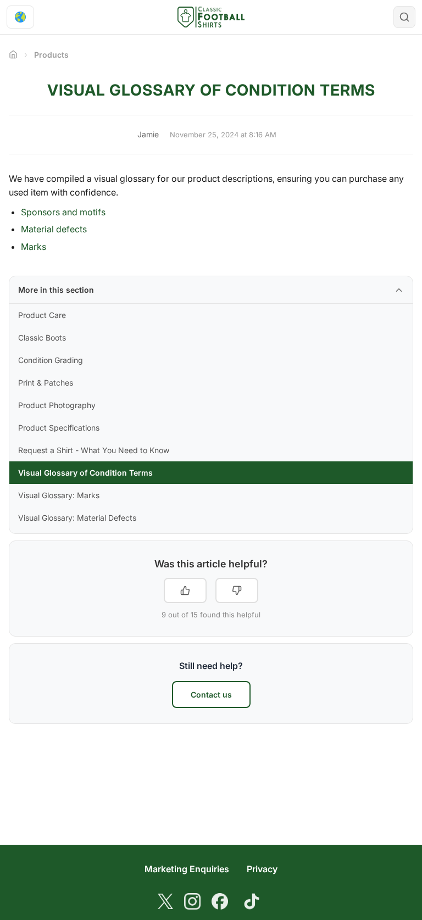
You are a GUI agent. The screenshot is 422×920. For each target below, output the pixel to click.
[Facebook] (220, 901)
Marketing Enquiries (187, 868)
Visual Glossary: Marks (58, 495)
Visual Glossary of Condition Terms (85, 472)
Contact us (211, 694)
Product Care (42, 315)
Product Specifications (58, 427)
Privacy (262, 868)
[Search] (404, 17)
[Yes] (185, 590)
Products (51, 54)
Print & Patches (45, 382)
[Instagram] (192, 901)
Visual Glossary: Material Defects (77, 517)
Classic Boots (42, 337)
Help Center (13, 54)
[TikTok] (251, 901)
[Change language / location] (20, 17)
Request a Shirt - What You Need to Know (93, 450)
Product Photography (57, 405)
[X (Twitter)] (165, 901)
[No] (236, 590)
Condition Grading (50, 360)
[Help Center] (211, 17)
